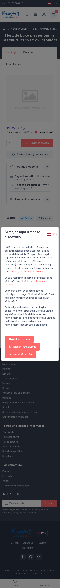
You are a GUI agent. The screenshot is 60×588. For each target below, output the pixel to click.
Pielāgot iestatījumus (23, 346)
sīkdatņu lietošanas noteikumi (27, 271)
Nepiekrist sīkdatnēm (21, 354)
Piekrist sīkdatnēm (19, 339)
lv (53, 234)
